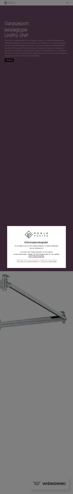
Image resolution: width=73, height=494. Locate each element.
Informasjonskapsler (36, 256)
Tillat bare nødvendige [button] (48, 261)
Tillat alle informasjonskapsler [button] (28, 261)
